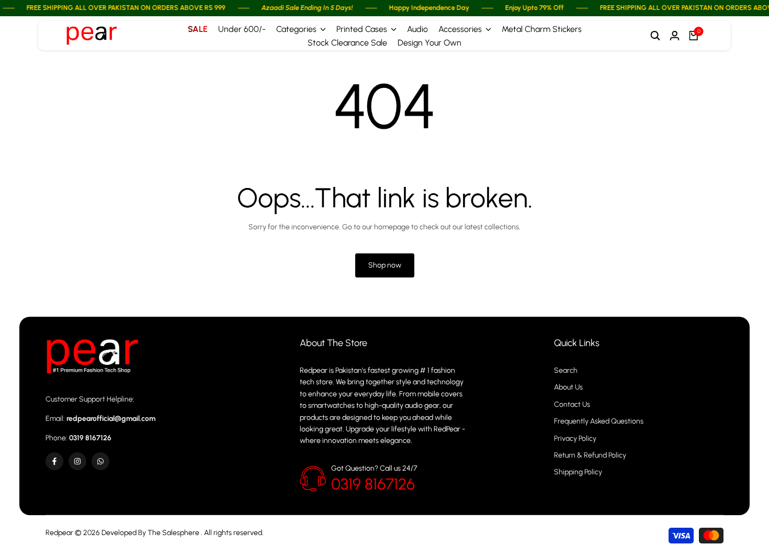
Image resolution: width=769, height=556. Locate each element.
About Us (568, 387)
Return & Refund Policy (590, 455)
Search (566, 370)
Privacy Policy (575, 438)
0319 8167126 (373, 484)
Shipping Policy (578, 472)
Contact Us (572, 404)
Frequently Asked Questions (598, 421)
